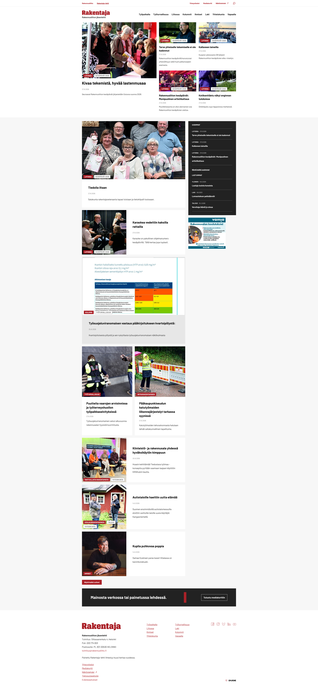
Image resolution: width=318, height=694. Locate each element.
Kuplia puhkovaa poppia (148, 546)
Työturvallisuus (103, 312)
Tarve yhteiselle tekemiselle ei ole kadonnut (211, 135)
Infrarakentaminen (146, 394)
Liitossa (88, 76)
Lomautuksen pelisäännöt (203, 196)
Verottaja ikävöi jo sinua (202, 207)
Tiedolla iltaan (97, 187)
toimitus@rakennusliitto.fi (94, 650)
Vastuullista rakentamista (97, 480)
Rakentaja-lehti (103, 3)
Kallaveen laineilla (209, 47)
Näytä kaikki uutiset (91, 582)
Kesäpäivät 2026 (102, 76)
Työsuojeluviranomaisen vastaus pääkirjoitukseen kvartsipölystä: (132, 323)
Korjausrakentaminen (94, 522)
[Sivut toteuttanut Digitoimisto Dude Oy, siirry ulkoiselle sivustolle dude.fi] (230, 680)
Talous (111, 522)
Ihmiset (88, 573)
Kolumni (88, 312)
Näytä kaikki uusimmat (201, 170)
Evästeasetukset (90, 679)
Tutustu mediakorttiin (214, 597)
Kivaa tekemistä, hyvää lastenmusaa (114, 83)
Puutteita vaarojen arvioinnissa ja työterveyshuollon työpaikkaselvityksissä (106, 407)
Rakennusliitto (87, 3)
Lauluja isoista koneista (202, 185)
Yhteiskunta (117, 480)
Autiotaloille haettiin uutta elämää (155, 497)
